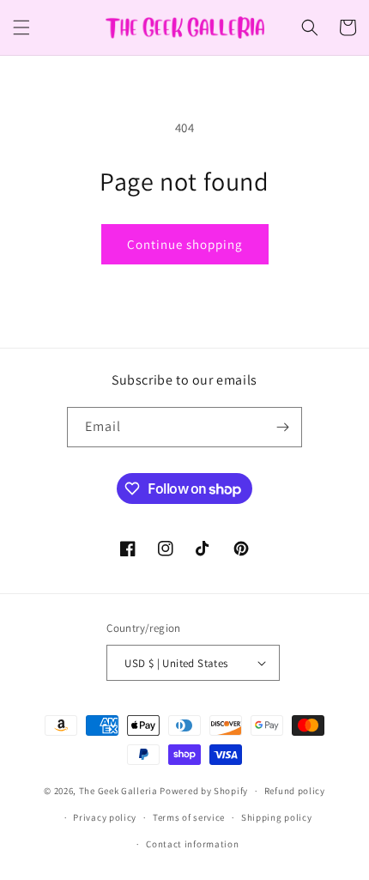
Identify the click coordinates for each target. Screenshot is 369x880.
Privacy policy (104, 817)
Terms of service (189, 817)
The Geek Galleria (118, 791)
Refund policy (294, 791)
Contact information (192, 844)
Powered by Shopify (204, 791)
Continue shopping (185, 244)
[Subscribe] (282, 427)
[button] (21, 27)
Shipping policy (276, 817)
